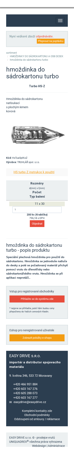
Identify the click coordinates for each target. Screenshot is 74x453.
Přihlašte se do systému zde (37, 298)
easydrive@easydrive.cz (30, 402)
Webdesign (39, 445)
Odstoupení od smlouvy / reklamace (37, 419)
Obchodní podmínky (37, 415)
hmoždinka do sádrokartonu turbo (29, 59)
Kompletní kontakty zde (37, 410)
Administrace (56, 445)
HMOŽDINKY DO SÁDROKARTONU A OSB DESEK (36, 56)
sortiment (11, 52)
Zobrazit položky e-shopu (37, 337)
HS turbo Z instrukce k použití (34, 172)
